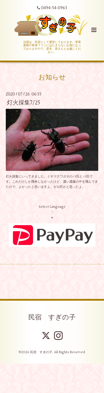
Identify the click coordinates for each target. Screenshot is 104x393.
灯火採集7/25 (23, 102)
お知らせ (52, 77)
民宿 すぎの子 (52, 317)
